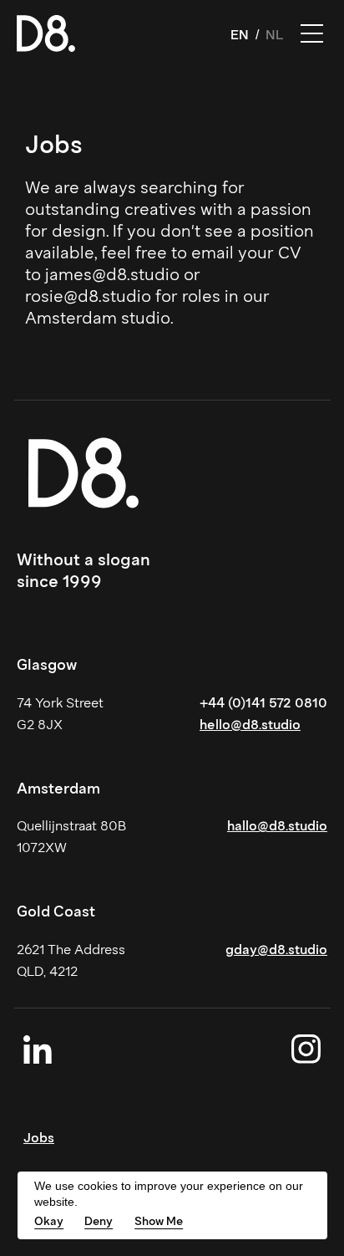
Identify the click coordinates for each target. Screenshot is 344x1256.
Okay (48, 1221)
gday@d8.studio (276, 949)
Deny (98, 1221)
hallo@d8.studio (277, 826)
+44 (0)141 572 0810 (263, 703)
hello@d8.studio (250, 724)
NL (275, 34)
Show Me (158, 1221)
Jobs (38, 1137)
